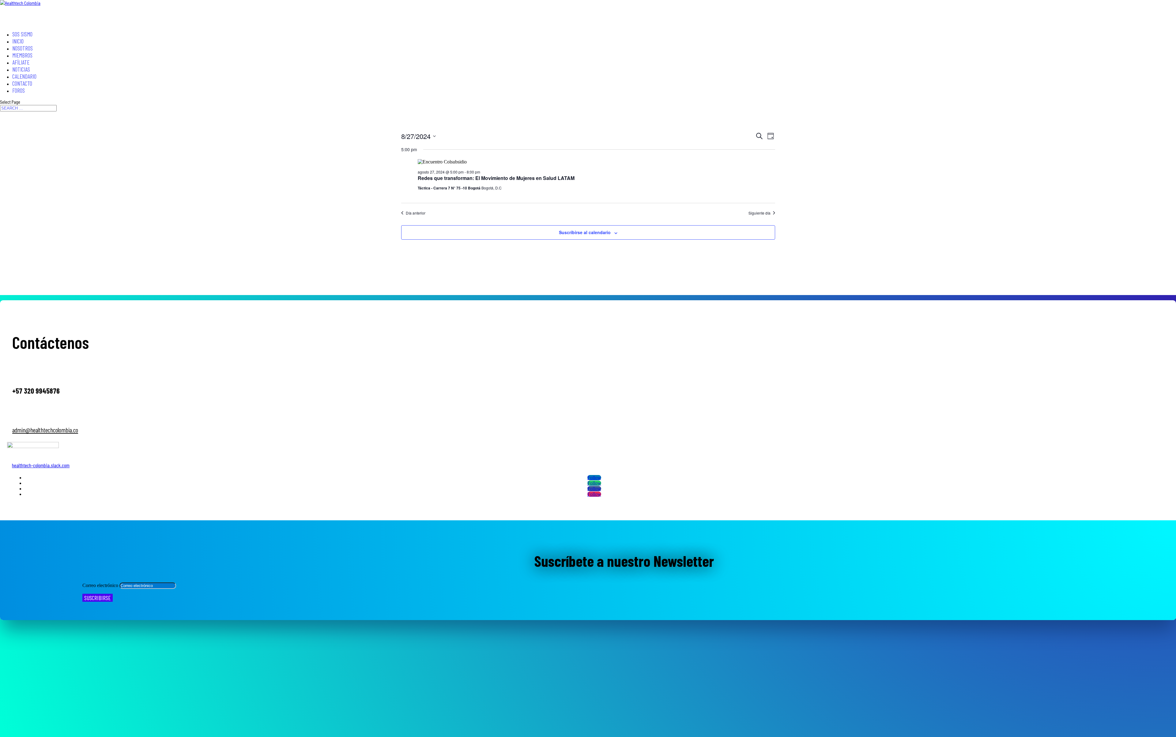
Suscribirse (97, 597)
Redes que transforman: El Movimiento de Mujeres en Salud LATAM (496, 177)
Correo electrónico (100, 585)
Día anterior (415, 213)
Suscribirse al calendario (585, 232)
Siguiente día (759, 213)
